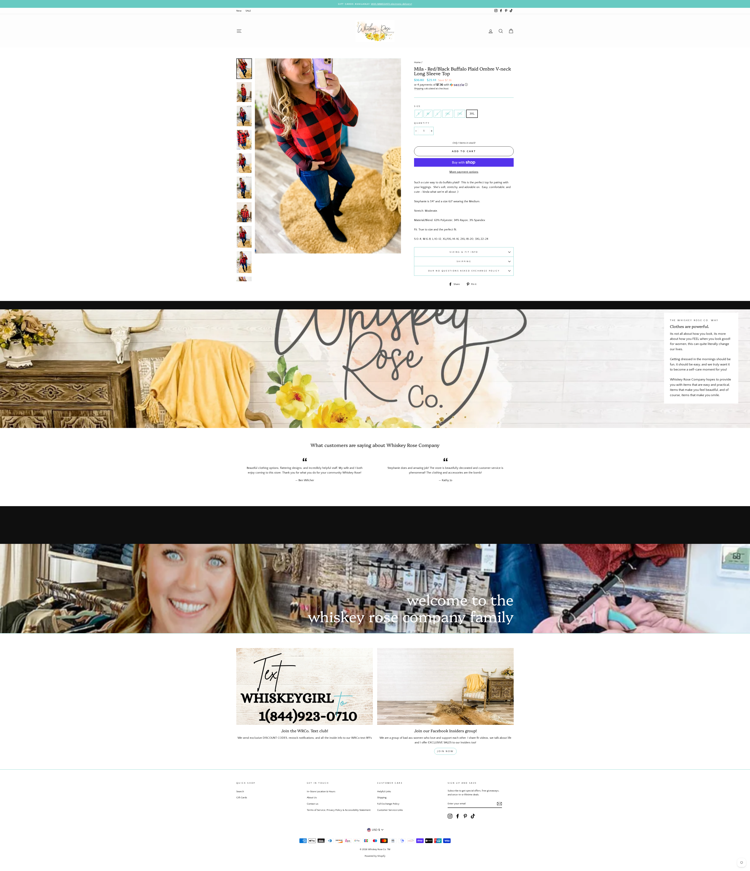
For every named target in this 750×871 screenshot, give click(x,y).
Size (417, 106)
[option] (375, 4)
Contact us (312, 803)
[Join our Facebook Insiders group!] (445, 686)
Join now (445, 751)
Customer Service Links (390, 810)
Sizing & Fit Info (464, 252)
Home (417, 62)
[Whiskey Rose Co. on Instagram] (450, 816)
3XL (472, 113)
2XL (459, 113)
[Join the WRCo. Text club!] (304, 686)
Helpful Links (384, 791)
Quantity (421, 123)
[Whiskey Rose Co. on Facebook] (457, 816)
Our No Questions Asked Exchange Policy (464, 270)
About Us (312, 797)
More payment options (463, 172)
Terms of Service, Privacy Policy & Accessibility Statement (339, 810)
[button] (464, 85)
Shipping (418, 88)
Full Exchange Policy (388, 803)
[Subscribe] (499, 803)
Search (240, 791)
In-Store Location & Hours (321, 791)
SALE (248, 10)
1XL (448, 113)
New (239, 10)
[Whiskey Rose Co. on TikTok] (473, 816)
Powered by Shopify (375, 856)
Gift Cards (241, 797)
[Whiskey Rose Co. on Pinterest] (465, 816)
